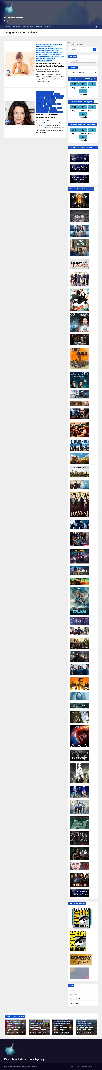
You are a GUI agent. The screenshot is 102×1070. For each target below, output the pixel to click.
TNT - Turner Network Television (62, 1023)
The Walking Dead (82, 1021)
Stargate (59, 108)
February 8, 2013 (43, 69)
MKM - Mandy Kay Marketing (37, 1019)
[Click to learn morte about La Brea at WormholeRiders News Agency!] (79, 570)
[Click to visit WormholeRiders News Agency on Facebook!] (79, 168)
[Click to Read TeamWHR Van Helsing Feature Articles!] (79, 853)
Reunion (59, 104)
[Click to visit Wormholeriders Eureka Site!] (79, 429)
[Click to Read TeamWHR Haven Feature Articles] (79, 504)
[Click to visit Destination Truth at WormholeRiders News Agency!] (79, 403)
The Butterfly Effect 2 (42, 112)
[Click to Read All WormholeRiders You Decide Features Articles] (79, 158)
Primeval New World (47, 54)
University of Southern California (15, 1023)
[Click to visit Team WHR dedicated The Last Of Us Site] (79, 773)
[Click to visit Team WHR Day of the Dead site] (79, 358)
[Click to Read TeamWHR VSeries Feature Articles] (79, 866)
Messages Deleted (50, 102)
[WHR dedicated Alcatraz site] (79, 216)
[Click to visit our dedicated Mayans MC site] (79, 581)
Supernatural (53, 110)
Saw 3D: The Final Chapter (43, 108)
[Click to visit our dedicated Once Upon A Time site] (79, 621)
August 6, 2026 (36, 1032)
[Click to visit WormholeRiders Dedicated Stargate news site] (79, 696)
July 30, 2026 (59, 1032)
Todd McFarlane (82, 1023)
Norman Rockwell (11, 1019)
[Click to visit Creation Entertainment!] (80, 959)
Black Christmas (57, 44)
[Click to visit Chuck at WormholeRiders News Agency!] (79, 299)
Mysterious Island (41, 104)
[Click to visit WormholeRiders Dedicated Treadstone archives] (79, 822)
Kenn (49, 120)
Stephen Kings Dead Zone (42, 110)
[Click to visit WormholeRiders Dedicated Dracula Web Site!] (79, 414)
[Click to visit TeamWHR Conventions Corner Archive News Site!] (79, 893)
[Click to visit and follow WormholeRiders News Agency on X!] (79, 178)
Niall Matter (59, 52)
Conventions (28, 27)
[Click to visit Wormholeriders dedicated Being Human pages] (79, 248)
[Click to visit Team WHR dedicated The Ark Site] (79, 736)
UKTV (38, 58)
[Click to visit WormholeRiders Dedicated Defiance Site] (79, 394)
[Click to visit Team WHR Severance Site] (79, 669)
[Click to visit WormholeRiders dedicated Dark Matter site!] (79, 340)
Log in (72, 990)
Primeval (39, 54)
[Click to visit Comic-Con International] (80, 918)
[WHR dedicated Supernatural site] (79, 705)
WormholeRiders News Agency (24, 1059)
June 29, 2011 (42, 120)
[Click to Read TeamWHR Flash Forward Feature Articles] (79, 471)
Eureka (45, 50)
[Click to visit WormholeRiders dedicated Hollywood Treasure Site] (79, 539)
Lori (22, 1032)
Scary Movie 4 (40, 56)
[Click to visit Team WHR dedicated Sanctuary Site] (79, 656)
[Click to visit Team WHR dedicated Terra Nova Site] (79, 717)
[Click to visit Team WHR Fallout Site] (79, 458)
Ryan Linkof (20, 1019)
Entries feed (73, 994)
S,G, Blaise (33, 1021)
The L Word (51, 112)
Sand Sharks (40, 106)
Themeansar (34, 1066)
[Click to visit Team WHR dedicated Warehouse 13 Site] (79, 879)
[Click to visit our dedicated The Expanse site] (79, 807)
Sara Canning (56, 54)
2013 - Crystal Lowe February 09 (44, 44)
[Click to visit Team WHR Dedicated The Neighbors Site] (79, 791)
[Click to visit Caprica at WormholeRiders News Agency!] (79, 279)
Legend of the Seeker (50, 100)
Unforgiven (43, 58)
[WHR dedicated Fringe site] (79, 484)
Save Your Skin (47, 106)
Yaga (89, 1025)
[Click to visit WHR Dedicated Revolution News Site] (79, 643)
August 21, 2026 (13, 1032)
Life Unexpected (40, 102)
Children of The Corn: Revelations (45, 46)
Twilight (89, 1023)
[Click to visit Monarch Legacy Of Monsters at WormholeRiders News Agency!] (79, 601)
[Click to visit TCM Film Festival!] (79, 973)
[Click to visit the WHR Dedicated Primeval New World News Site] (79, 631)
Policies (48, 27)
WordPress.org (74, 1003)
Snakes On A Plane (55, 56)
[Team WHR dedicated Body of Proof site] (79, 264)
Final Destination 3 (53, 50)
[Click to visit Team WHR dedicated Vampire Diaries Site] (79, 838)
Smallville (47, 56)
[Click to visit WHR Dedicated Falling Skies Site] (79, 445)
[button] (93, 27)
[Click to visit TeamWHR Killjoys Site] (79, 556)
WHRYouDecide (50, 58)
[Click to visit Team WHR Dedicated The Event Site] (79, 755)
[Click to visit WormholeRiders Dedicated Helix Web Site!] (79, 524)
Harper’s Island (40, 100)
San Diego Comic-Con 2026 (13, 1021)
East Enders (39, 50)
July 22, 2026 (83, 1032)
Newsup (27, 1066)
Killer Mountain (50, 52)
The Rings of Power (82, 1019)
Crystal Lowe (51, 48)
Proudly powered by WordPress (12, 1066)
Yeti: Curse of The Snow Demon (44, 60)
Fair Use (39, 27)
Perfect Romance (51, 104)
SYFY (62, 56)
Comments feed (75, 999)
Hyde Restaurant (41, 52)
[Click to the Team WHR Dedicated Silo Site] (79, 683)
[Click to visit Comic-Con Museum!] (78, 941)
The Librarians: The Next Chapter (62, 1021)
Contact (16, 27)
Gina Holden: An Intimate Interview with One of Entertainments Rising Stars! (48, 117)
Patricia (53, 69)
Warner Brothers (58, 1025)
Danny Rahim (59, 48)
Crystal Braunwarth (42, 48)
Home (8, 27)
